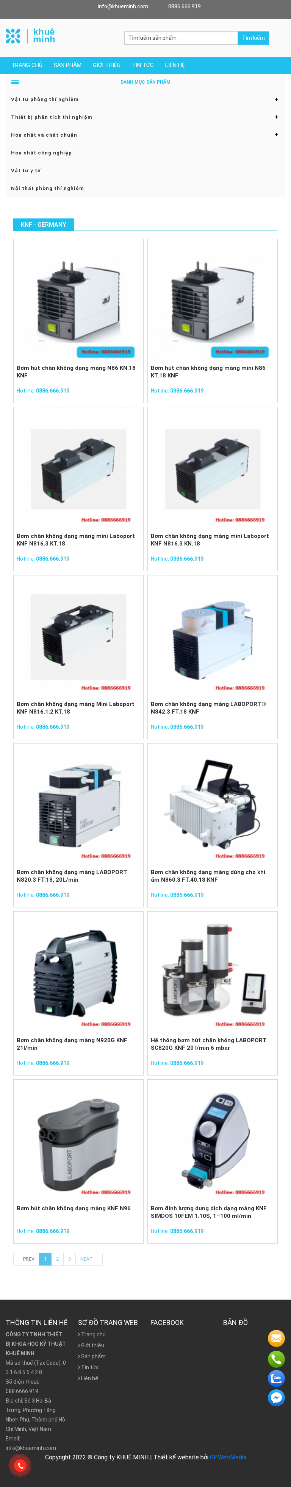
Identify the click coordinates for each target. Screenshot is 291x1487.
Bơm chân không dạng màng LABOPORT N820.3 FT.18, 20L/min (72, 876)
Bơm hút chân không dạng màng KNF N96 (74, 1208)
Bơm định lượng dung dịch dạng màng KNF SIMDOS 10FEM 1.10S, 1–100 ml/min (209, 1212)
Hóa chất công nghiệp (41, 153)
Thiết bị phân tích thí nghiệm (51, 117)
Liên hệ (175, 65)
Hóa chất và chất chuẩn (44, 135)
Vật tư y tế (26, 170)
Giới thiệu (106, 65)
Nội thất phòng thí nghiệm (47, 188)
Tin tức (143, 65)
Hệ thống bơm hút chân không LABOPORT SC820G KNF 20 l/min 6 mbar (209, 1044)
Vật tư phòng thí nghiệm (45, 99)
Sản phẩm (67, 65)
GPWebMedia (228, 1457)
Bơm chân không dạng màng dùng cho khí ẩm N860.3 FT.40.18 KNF (208, 876)
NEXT (87, 1259)
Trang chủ (26, 65)
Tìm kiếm (253, 38)
